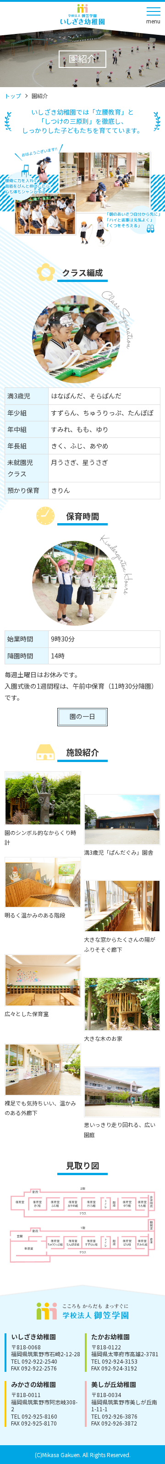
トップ (13, 95)
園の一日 (82, 716)
